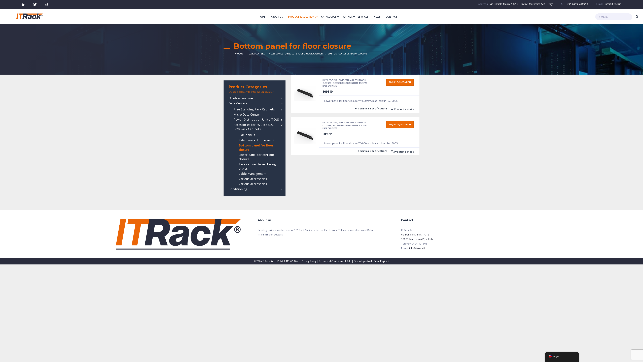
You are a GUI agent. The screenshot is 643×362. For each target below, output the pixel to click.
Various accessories (253, 179)
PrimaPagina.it (381, 261)
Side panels (247, 135)
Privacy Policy (309, 261)
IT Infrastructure (241, 98)
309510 (328, 91)
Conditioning (238, 189)
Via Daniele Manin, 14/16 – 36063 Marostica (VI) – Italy (521, 4)
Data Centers (257, 53)
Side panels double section (258, 140)
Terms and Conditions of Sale (335, 261)
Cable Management (253, 174)
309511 (328, 134)
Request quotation (400, 82)
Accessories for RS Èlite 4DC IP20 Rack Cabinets (296, 53)
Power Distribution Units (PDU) (256, 119)
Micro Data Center (247, 114)
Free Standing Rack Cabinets (254, 109)
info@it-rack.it (613, 4)
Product (239, 53)
